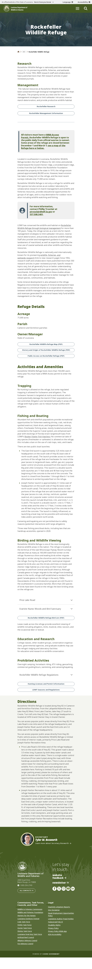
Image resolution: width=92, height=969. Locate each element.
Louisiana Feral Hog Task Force (29, 934)
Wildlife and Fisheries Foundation (30, 912)
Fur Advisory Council (25, 943)
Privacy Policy (53, 928)
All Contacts (25, 890)
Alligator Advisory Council (27, 940)
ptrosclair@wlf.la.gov (41, 211)
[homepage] (15, 8)
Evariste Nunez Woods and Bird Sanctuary (40, 608)
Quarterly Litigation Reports (59, 907)
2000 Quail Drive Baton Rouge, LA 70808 (26, 881)
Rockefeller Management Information (46, 113)
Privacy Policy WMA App (57, 931)
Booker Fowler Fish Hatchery (37, 436)
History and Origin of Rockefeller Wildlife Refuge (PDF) (46, 350)
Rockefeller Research (46, 106)
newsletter (59, 882)
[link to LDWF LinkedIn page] (73, 889)
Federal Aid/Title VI (55, 922)
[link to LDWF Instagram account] (64, 889)
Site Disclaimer (54, 910)
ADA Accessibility (54, 934)
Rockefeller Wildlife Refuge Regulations (38, 674)
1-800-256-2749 (26, 885)
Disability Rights (54, 925)
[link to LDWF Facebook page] (54, 889)
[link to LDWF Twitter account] (59, 889)
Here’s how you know (42, 2)
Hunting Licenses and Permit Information (46, 684)
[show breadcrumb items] (24, 52)
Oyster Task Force (24, 928)
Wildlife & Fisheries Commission (29, 909)
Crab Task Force (23, 922)
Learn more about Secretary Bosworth (52, 843)
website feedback (57, 876)
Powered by (46, 954)
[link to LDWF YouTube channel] (68, 889)
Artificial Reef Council (25, 937)
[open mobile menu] (77, 8)
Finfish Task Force (24, 925)
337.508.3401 (36, 214)
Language (67, 2)
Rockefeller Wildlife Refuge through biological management (44, 227)
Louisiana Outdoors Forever (28, 919)
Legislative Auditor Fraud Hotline (61, 919)
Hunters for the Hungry (26, 915)
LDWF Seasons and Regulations (46, 690)
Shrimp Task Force (24, 931)
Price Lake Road (27, 600)
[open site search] (86, 8)
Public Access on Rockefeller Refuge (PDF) (46, 356)
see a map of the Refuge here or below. (43, 147)
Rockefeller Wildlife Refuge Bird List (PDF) (46, 618)
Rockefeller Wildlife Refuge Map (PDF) (46, 344)
